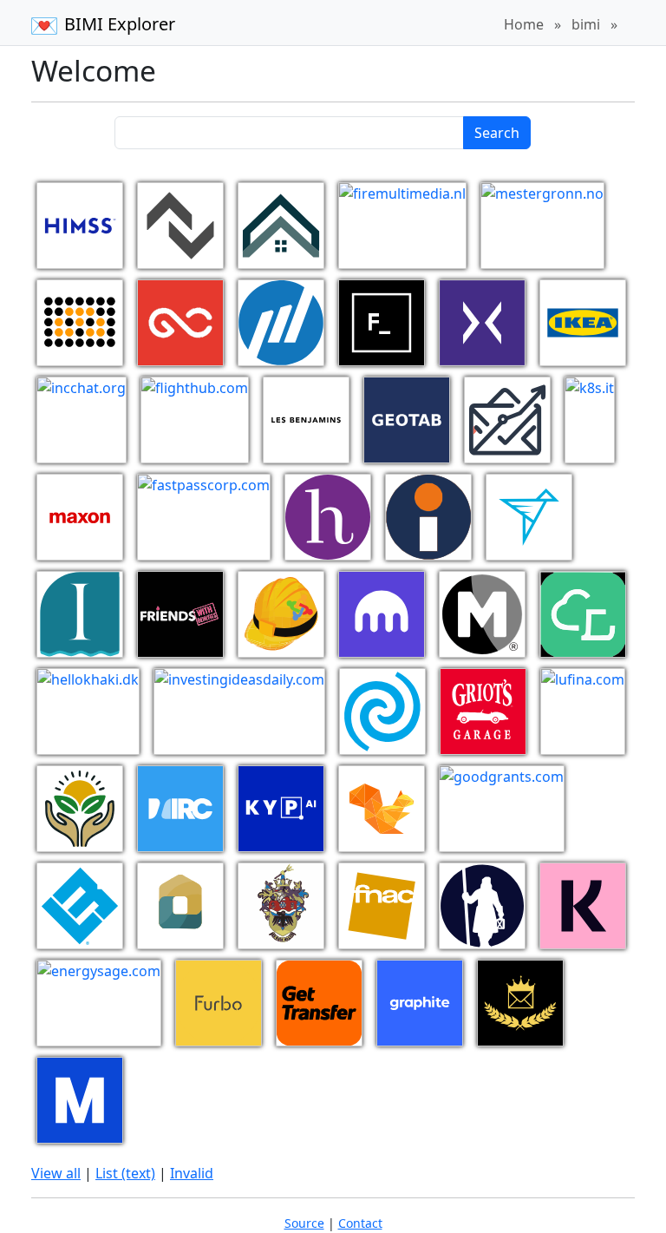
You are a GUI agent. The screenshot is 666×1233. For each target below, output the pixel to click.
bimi (585, 24)
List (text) (125, 1173)
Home (524, 24)
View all (56, 1173)
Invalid (191, 1173)
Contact (360, 1223)
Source (304, 1223)
